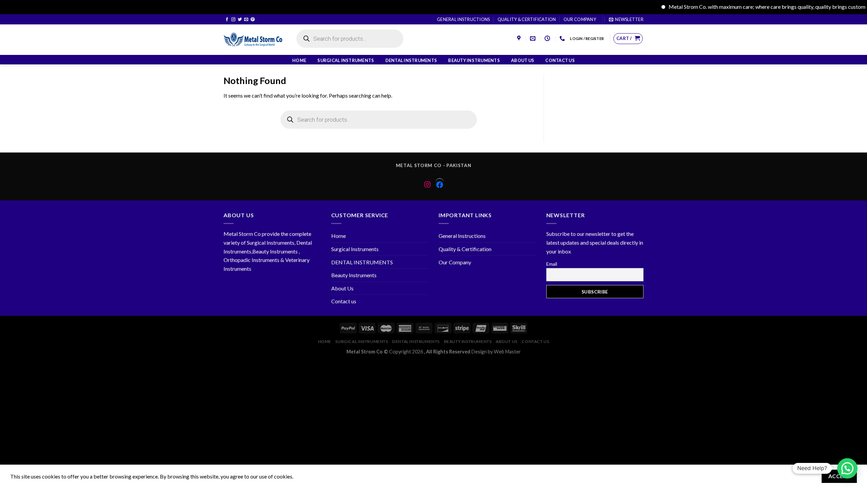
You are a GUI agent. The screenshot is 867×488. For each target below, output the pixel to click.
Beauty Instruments (474, 60)
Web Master (507, 351)
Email (551, 264)
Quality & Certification (527, 19)
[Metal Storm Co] (253, 39)
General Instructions (463, 19)
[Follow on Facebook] (227, 19)
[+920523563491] (563, 38)
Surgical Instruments (345, 60)
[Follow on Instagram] (233, 19)
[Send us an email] (246, 19)
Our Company (580, 19)
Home (299, 60)
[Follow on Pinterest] (253, 19)
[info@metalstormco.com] (533, 38)
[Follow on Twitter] (240, 19)
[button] (847, 468)
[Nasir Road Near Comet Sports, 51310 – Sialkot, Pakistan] (519, 38)
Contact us (560, 60)
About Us (522, 60)
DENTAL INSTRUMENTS (411, 60)
